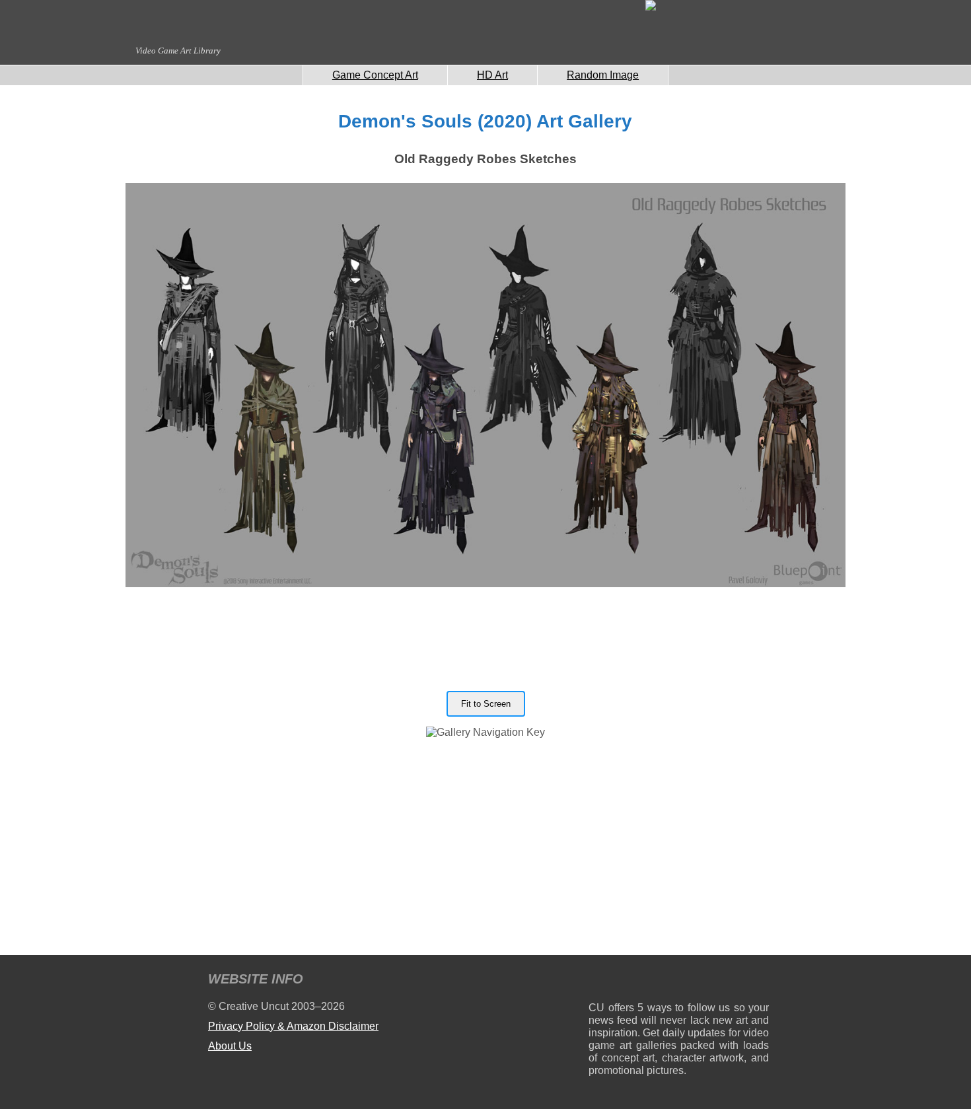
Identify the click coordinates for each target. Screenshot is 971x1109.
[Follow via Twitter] (719, 981)
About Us (230, 1046)
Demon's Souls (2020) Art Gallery (485, 121)
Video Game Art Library (178, 50)
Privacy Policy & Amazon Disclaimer (293, 1026)
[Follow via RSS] (598, 981)
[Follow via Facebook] (678, 981)
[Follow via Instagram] (638, 981)
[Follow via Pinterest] (759, 981)
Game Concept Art (375, 75)
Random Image (603, 75)
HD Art (492, 75)
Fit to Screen (486, 704)
